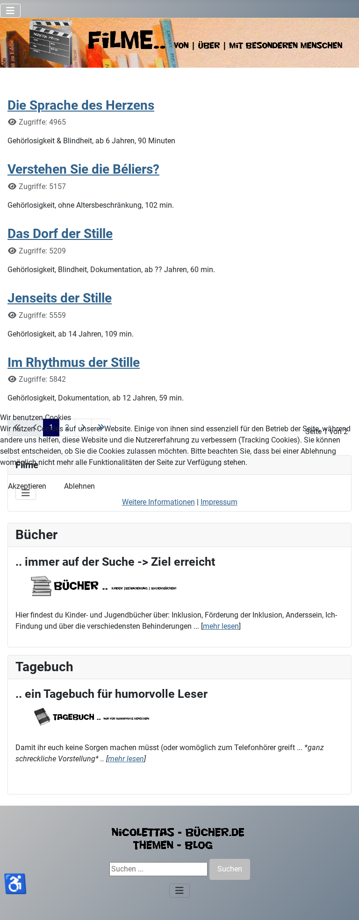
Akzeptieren (27, 486)
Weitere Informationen (158, 502)
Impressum (219, 502)
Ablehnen (79, 486)
